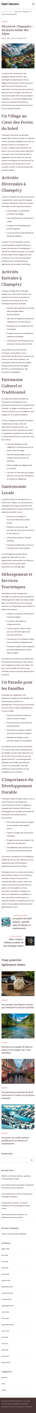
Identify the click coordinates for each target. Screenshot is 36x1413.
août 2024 (5, 1331)
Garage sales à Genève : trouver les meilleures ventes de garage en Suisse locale (16, 1205)
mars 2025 (5, 1318)
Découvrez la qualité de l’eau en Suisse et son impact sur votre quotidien (17, 1049)
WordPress (28, 1406)
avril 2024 (5, 1350)
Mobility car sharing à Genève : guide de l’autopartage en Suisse (16, 1177)
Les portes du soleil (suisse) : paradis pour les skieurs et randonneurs (16, 1140)
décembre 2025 (7, 1287)
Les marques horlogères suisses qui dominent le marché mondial (18, 1006)
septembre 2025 (8, 1306)
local (3, 1384)
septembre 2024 (8, 1324)
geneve (4, 1377)
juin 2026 (5, 1255)
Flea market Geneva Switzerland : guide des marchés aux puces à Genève (18, 1186)
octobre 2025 (7, 1299)
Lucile (4, 38)
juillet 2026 (5, 1249)
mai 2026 (5, 1261)
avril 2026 (5, 1268)
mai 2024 (5, 1343)
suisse (4, 22)
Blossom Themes (9, 1406)
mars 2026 (5, 1274)
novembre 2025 (7, 1293)
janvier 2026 (6, 1280)
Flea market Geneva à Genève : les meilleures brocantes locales (14, 1216)
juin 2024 (5, 1337)
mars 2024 (5, 1356)
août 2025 (5, 1312)
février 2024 (6, 1362)
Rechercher (7, 1154)
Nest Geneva (10, 4)
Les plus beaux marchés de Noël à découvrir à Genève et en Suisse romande (18, 1095)
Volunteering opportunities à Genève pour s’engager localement (17, 1195)
